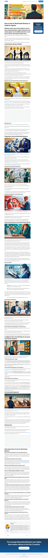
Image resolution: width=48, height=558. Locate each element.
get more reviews (23, 357)
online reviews (14, 124)
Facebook (17, 285)
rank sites (7, 127)
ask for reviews (14, 211)
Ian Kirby (11, 523)
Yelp (11, 285)
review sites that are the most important (17, 279)
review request (13, 155)
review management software (14, 162)
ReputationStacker (15, 416)
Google (13, 285)
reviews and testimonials (9, 102)
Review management (7, 368)
